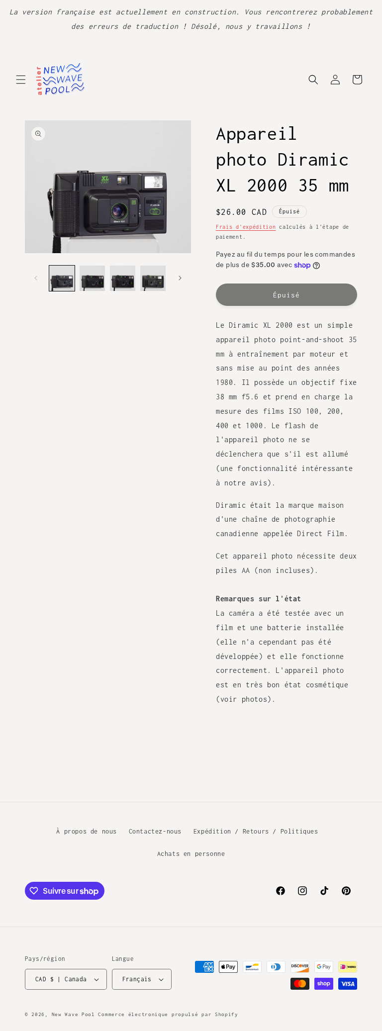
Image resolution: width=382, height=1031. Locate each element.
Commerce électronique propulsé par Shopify (168, 1014)
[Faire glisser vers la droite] (180, 278)
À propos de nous (86, 831)
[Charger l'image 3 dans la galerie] (122, 278)
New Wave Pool (73, 1014)
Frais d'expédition (246, 227)
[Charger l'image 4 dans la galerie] (153, 278)
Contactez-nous (155, 831)
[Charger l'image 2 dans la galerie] (92, 278)
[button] (21, 80)
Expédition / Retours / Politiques (255, 831)
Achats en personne (191, 853)
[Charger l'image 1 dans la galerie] (62, 278)
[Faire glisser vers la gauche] (36, 278)
